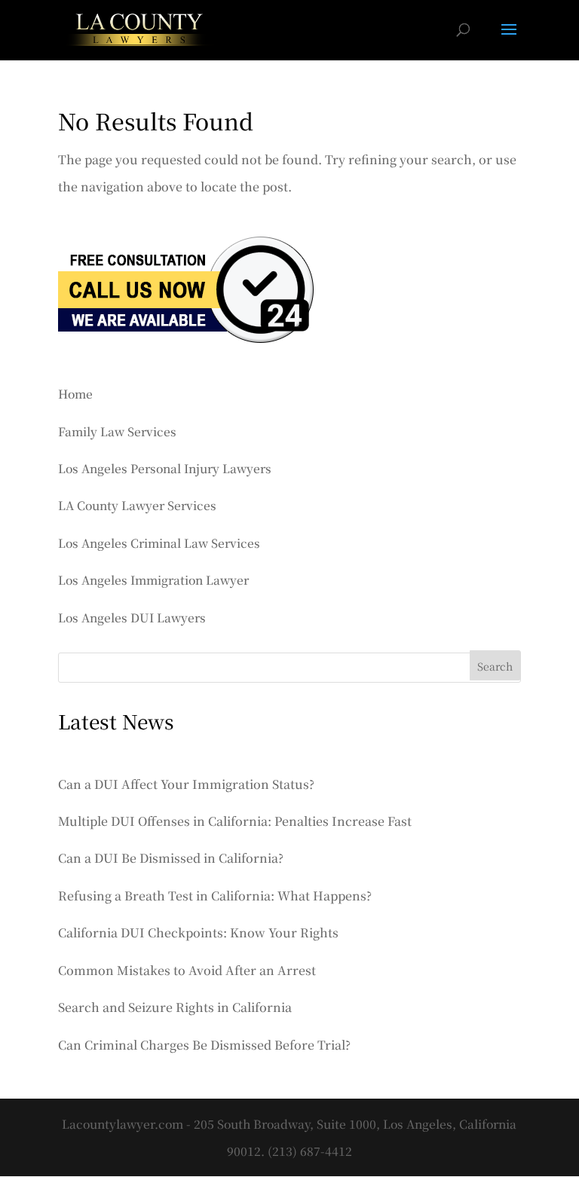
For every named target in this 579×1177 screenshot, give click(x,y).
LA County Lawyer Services (137, 505)
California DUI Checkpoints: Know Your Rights (198, 932)
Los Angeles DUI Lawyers (132, 617)
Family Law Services (117, 431)
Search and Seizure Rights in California (175, 1007)
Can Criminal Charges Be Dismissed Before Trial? (204, 1044)
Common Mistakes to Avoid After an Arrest (187, 970)
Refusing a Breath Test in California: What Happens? (215, 895)
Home (75, 393)
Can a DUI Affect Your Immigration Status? (186, 784)
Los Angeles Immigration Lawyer (153, 579)
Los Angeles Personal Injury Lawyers (164, 468)
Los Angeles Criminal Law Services (159, 542)
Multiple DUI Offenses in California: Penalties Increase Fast (235, 821)
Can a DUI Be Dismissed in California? (170, 858)
